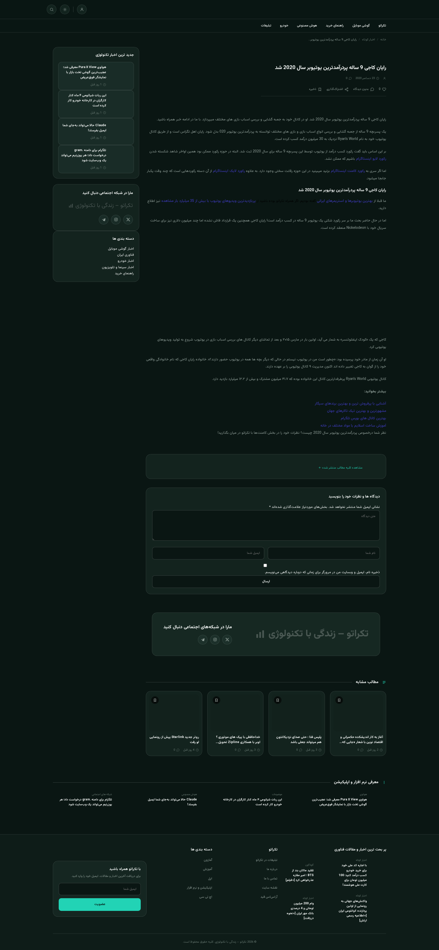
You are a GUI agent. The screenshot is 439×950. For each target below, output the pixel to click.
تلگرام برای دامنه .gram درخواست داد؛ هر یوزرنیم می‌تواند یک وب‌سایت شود (83, 155)
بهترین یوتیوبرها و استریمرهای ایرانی (345, 201)
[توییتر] (227, 640)
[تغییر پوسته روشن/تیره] (65, 9)
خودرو (284, 25)
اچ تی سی (205, 896)
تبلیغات (266, 25)
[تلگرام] (203, 640)
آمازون (208, 860)
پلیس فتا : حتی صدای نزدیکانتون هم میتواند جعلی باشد (299, 740)
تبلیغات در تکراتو (266, 860)
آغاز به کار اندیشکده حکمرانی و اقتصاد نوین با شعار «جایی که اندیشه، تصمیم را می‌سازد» (361, 742)
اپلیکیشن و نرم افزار (199, 887)
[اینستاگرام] (215, 640)
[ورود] (82, 9)
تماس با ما (270, 878)
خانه (383, 39)
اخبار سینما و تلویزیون (118, 267)
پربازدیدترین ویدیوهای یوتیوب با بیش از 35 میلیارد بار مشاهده (208, 201)
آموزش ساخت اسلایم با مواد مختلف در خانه (353, 426)
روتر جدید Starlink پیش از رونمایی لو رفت (174, 740)
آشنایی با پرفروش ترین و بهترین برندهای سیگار (350, 404)
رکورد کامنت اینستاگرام (348, 171)
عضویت (99, 904)
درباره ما (272, 869)
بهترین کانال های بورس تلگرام (363, 418)
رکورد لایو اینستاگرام (371, 159)
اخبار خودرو (126, 261)
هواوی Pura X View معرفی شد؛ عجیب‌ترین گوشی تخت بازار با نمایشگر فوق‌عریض (84, 72)
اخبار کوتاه (368, 39)
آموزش (207, 869)
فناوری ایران (125, 254)
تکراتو (382, 25)
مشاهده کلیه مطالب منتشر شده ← (341, 467)
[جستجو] (51, 9)
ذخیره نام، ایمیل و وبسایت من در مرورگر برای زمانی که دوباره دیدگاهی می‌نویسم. (322, 572)
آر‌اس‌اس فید (268, 896)
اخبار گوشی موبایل (121, 248)
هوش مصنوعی (307, 25)
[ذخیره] (339, 700)
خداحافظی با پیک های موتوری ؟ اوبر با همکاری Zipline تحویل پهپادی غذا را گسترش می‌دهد (238, 742)
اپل (210, 878)
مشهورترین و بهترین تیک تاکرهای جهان (356, 411)
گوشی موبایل (361, 25)
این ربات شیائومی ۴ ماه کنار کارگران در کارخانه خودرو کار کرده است (87, 100)
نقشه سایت (269, 887)
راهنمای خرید (335, 25)
